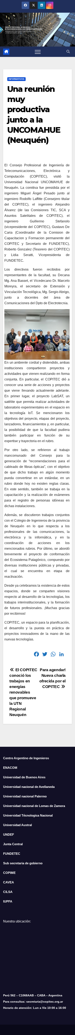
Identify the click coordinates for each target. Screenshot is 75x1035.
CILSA (7, 892)
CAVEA (8, 882)
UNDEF (8, 834)
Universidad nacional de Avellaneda (29, 787)
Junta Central (13, 844)
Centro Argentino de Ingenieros (26, 758)
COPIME (9, 872)
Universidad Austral (17, 825)
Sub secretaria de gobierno (22, 863)
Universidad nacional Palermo (25, 796)
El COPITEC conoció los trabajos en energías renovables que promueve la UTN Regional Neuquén (23, 692)
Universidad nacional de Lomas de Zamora (34, 806)
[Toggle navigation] (37, 51)
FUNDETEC (11, 853)
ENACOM (10, 767)
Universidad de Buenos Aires (24, 777)
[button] (68, 51)
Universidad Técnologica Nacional (28, 815)
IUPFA (7, 901)
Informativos (16, 79)
